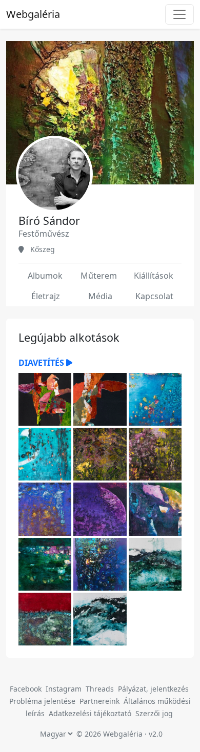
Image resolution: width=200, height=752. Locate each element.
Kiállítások (153, 275)
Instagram (64, 689)
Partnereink (100, 701)
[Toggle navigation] (179, 14)
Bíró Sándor (49, 220)
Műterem (99, 275)
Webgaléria (33, 14)
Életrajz (45, 296)
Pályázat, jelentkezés (153, 689)
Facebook (26, 689)
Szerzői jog (154, 713)
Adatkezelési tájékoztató (90, 713)
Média (100, 296)
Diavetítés (42, 362)
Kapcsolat (154, 296)
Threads (100, 689)
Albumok (45, 275)
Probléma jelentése (43, 701)
